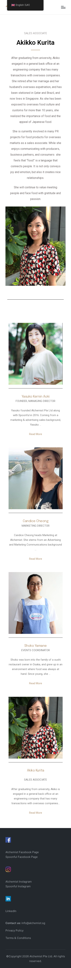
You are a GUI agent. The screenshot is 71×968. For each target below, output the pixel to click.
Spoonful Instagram (18, 886)
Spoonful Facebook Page (21, 857)
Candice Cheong (35, 521)
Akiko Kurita (35, 770)
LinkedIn (10, 911)
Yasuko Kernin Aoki (36, 396)
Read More (35, 434)
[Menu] (63, 7)
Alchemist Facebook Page (22, 852)
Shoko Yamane (35, 646)
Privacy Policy (14, 930)
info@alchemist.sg (33, 923)
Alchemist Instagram (18, 881)
